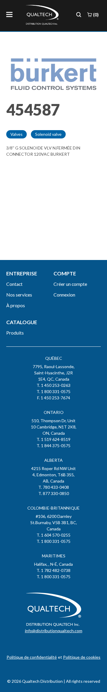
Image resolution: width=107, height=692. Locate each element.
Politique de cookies (81, 657)
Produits (15, 332)
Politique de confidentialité (32, 657)
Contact (14, 284)
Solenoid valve (48, 134)
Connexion (64, 294)
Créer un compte (70, 284)
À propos (15, 305)
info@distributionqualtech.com (53, 630)
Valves (16, 134)
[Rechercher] (78, 14)
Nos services (19, 294)
